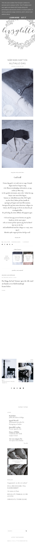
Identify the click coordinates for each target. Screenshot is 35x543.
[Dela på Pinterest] (7, 244)
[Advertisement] (17, 334)
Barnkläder (16, 242)
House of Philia (14, 432)
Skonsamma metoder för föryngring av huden (16, 423)
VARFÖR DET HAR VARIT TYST (15, 435)
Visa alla (26, 443)
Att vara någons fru (15, 439)
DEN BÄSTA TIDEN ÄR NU (17, 499)
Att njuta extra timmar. (16, 440)
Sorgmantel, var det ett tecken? (17, 483)
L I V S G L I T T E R (15, 540)
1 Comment (25, 242)
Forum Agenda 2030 (15, 429)
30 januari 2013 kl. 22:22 (9, 277)
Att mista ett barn (13, 491)
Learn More (14, 18)
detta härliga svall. (24, 232)
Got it (23, 18)
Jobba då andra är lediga (16, 417)
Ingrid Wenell (13, 421)
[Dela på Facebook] (4, 244)
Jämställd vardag (14, 427)
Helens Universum (8, 275)
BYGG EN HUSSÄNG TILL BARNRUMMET (16, 487)
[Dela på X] (2, 244)
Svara (3, 290)
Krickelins (12, 416)
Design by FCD (23, 540)
